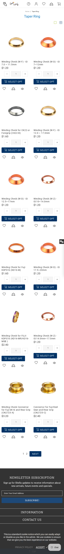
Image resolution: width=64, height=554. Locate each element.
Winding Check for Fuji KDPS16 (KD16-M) (13, 268)
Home (27, 11)
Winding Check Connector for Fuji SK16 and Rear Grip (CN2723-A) (16, 410)
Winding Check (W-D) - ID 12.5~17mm (15, 200)
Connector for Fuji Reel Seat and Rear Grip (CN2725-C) (46, 410)
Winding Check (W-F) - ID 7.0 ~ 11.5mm (15, 63)
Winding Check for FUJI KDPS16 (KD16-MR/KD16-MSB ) (15, 338)
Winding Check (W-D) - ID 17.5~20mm (47, 268)
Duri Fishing (14, 4)
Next (35, 454)
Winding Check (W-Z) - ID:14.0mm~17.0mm (45, 337)
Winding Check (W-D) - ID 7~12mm (47, 63)
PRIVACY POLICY (24, 547)
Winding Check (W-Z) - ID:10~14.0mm (45, 200)
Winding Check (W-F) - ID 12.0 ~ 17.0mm (47, 131)
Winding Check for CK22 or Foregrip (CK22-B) (16, 131)
